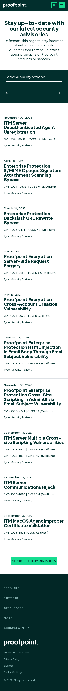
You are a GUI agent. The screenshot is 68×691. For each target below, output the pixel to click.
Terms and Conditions (16, 652)
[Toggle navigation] (62, 5)
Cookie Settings (13, 672)
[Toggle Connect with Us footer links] (62, 628)
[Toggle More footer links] (62, 618)
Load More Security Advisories (33, 561)
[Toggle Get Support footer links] (62, 608)
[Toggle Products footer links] (62, 588)
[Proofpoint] (15, 5)
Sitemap (9, 665)
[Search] (54, 5)
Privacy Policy (11, 659)
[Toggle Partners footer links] (62, 598)
